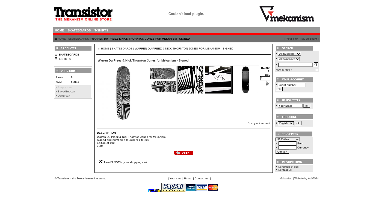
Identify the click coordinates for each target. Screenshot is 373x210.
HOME (62, 38)
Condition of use (288, 166)
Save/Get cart (66, 91)
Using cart (64, 95)
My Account (309, 38)
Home (187, 178)
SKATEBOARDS (78, 38)
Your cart (292, 38)
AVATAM (313, 178)
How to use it (284, 69)
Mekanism (286, 178)
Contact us (285, 169)
